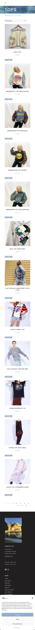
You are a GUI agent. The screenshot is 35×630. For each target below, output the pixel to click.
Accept (17, 614)
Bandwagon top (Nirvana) (17, 131)
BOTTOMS (8, 581)
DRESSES (7, 583)
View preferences (17, 624)
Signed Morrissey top (17, 408)
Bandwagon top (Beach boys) (17, 91)
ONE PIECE (8, 585)
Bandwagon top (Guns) (17, 170)
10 (18, 505)
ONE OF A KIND (9, 590)
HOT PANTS (8, 592)
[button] (32, 598)
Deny (17, 619)
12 (26, 505)
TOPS (6, 578)
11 (22, 505)
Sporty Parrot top (17, 329)
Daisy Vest (17, 52)
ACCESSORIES (8, 594)
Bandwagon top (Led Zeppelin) (17, 209)
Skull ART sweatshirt (17, 249)
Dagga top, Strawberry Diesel (17, 487)
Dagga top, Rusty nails (17, 448)
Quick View (8, 59)
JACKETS (7, 587)
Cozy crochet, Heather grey (17, 369)
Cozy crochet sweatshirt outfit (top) (17, 289)
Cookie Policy (16, 627)
